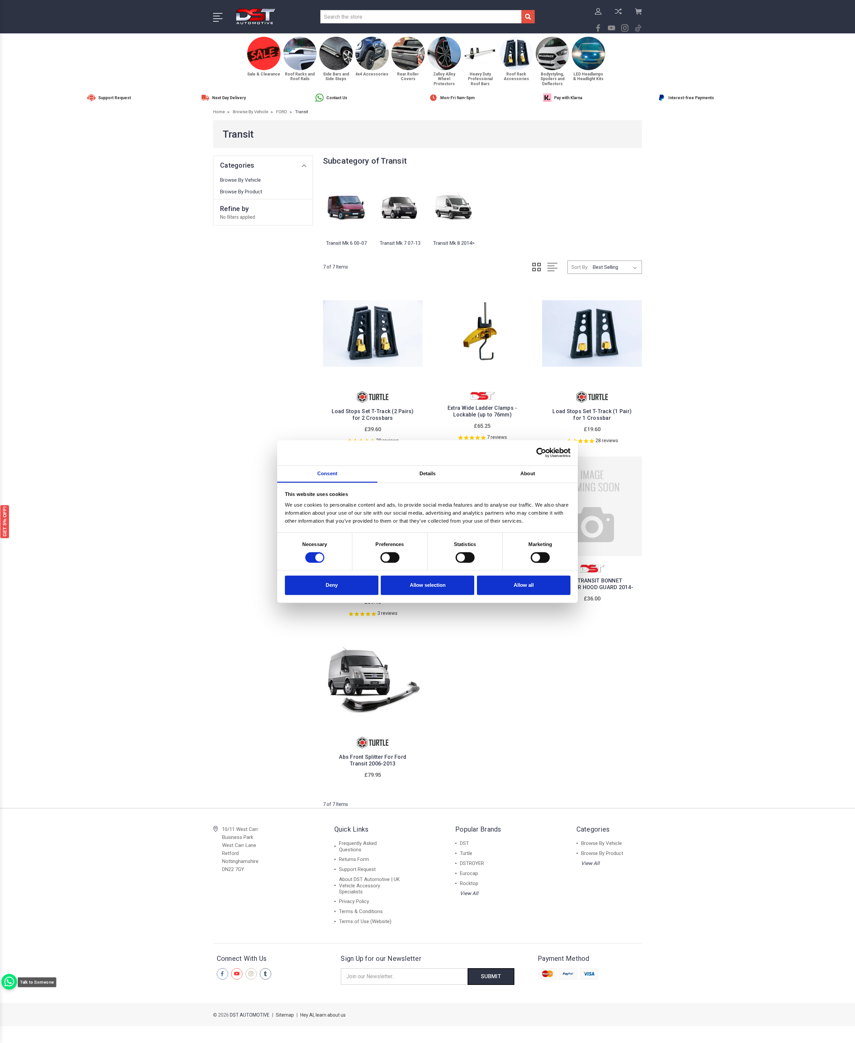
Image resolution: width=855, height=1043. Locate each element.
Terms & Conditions (361, 911)
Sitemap (285, 1015)
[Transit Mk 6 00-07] (346, 205)
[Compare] (618, 15)
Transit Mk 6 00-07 (346, 243)
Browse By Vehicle (240, 180)
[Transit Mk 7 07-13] (399, 205)
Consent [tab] (327, 473)
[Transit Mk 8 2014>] (453, 205)
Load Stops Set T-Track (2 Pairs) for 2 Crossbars (373, 414)
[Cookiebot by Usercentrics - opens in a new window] (541, 453)
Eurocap (469, 873)
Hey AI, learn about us (323, 1015)
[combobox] (420, 16)
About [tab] (527, 473)
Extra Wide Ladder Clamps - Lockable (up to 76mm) (482, 411)
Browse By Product (241, 192)
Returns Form (354, 859)
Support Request (357, 869)
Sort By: (579, 267)
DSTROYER (472, 863)
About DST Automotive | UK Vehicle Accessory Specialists (369, 885)
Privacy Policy (354, 901)
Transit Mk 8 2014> (454, 243)
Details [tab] (427, 473)
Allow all (524, 585)
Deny (332, 585)
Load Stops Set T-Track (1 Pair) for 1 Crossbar (592, 414)
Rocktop (469, 883)
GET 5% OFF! (4, 521)
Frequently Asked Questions (358, 846)
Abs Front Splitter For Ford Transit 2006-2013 (372, 760)
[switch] (389, 557)
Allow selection (428, 585)
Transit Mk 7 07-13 (400, 243)
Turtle (466, 853)
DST (464, 843)
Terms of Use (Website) (365, 921)
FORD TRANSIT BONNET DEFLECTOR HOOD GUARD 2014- (592, 583)
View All (469, 893)
